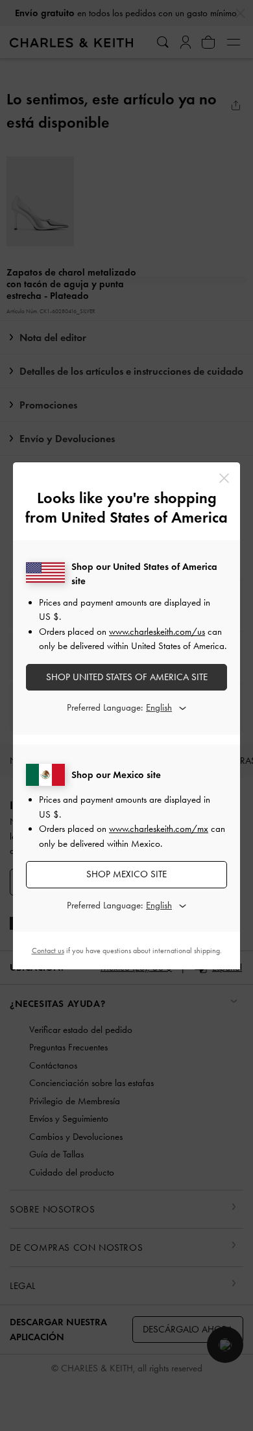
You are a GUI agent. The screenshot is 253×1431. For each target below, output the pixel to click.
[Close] (224, 478)
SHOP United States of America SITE (127, 677)
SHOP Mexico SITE (126, 874)
